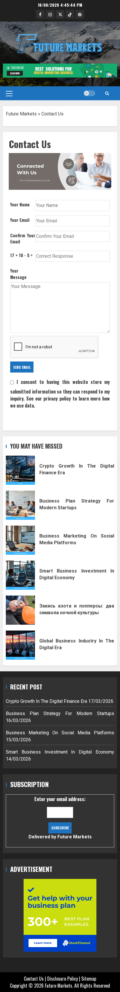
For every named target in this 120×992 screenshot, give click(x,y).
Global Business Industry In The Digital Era (20, 645)
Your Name (20, 204)
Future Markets (21, 114)
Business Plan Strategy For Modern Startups (20, 505)
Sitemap (88, 978)
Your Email (19, 220)
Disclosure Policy (62, 978)
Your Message (18, 274)
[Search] (107, 93)
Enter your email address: (60, 818)
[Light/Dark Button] (89, 93)
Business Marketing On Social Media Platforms (20, 540)
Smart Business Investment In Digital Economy (20, 575)
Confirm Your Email (22, 238)
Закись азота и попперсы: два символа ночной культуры (20, 610)
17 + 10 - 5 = (21, 255)
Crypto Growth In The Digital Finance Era (20, 470)
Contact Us (34, 978)
